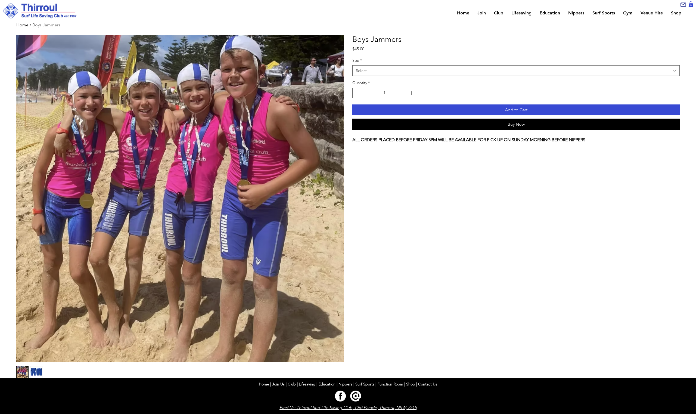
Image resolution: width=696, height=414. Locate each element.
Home (264, 384)
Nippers (345, 384)
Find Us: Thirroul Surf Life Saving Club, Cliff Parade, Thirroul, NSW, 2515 (348, 407)
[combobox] (516, 70)
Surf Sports (364, 384)
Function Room (390, 384)
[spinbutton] (384, 93)
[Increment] (412, 93)
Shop (410, 384)
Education (326, 384)
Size (357, 60)
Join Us (278, 384)
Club (292, 384)
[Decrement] (356, 93)
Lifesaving (307, 384)
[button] (690, 4)
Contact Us (427, 384)
